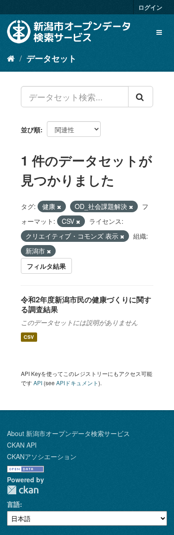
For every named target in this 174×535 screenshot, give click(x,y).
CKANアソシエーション (42, 456)
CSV (29, 336)
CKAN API (22, 444)
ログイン (150, 7)
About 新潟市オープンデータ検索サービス (68, 433)
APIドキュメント (77, 383)
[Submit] (140, 96)
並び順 (30, 129)
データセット (51, 58)
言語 (13, 504)
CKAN (23, 490)
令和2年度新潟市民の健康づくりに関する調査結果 (86, 304)
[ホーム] (11, 58)
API (37, 383)
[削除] (59, 206)
